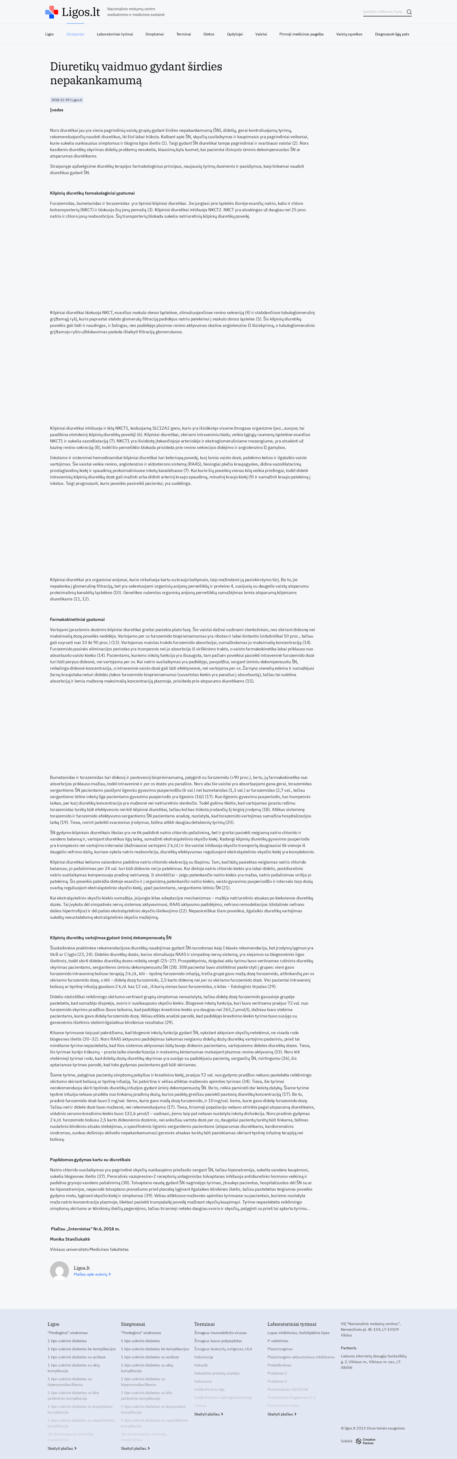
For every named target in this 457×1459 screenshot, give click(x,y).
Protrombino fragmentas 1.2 (292, 1397)
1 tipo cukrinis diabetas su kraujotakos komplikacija (80, 1409)
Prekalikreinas (280, 1365)
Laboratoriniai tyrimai (115, 34)
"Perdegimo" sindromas (68, 1332)
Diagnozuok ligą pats (392, 34)
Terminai (183, 34)
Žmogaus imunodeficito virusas (220, 1332)
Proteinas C (277, 1373)
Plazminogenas (280, 1348)
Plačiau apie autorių (91, 1274)
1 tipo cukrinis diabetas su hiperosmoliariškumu (70, 1381)
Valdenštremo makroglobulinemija (223, 1397)
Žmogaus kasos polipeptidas (218, 1340)
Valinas (200, 1405)
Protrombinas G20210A (288, 1389)
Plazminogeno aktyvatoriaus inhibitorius (301, 1357)
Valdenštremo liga (209, 1389)
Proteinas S (277, 1381)
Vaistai (261, 34)
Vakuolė (201, 1365)
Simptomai (154, 34)
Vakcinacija (203, 1357)
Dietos (209, 34)
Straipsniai (75, 34)
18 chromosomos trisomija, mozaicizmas (71, 1437)
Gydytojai (235, 34)
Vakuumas (203, 1381)
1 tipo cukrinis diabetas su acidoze (76, 1357)
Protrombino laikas (283, 1405)
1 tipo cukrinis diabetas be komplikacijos (82, 1348)
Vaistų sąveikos (349, 34)
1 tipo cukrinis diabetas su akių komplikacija (74, 1368)
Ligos (49, 34)
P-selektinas (278, 1340)
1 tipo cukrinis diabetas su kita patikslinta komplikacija (73, 1395)
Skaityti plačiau (61, 1448)
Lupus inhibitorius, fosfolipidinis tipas (299, 1332)
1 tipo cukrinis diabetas (67, 1340)
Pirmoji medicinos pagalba (301, 34)
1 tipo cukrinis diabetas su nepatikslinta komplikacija (81, 1423)
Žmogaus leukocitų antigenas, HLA (223, 1348)
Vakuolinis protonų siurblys (217, 1373)
